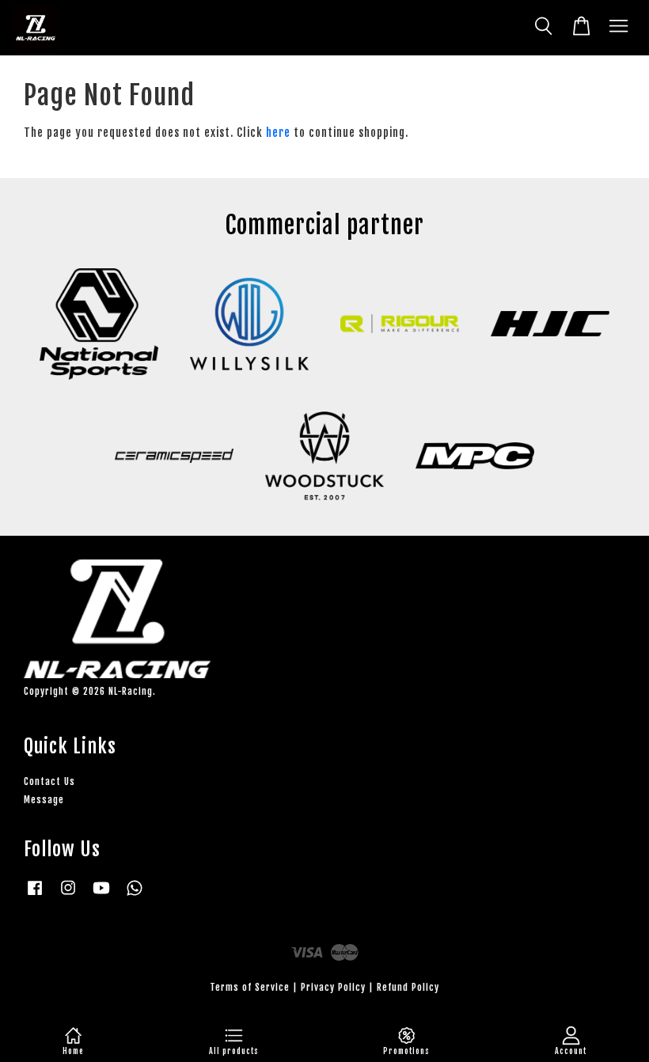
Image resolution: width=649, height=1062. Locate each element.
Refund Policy (408, 987)
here (278, 132)
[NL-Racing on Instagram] (68, 895)
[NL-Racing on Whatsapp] (134, 895)
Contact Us (49, 781)
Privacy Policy (333, 987)
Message (44, 800)
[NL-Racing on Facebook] (35, 895)
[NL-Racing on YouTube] (101, 895)
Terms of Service (250, 987)
